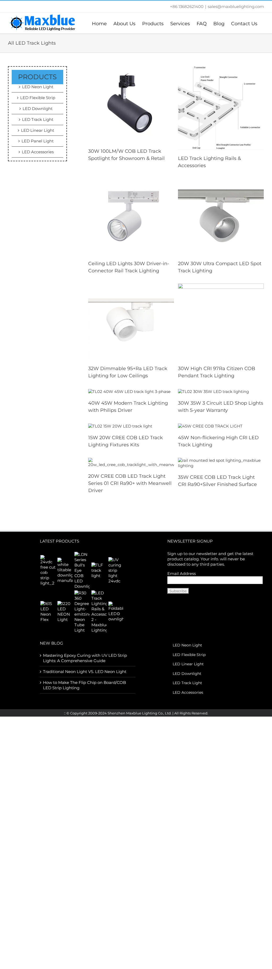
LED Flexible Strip (37, 97)
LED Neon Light (37, 86)
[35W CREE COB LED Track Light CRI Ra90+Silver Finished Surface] (221, 462)
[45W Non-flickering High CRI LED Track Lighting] (210, 425)
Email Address (181, 573)
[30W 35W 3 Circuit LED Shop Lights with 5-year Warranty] (213, 391)
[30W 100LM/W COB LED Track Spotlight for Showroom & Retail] (131, 103)
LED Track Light (37, 119)
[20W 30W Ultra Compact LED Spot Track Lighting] (221, 216)
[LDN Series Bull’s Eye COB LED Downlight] (82, 570)
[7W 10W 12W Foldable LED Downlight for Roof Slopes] (116, 612)
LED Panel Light (38, 140)
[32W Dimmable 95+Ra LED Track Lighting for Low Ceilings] (131, 321)
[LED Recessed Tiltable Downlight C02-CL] (65, 570)
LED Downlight (38, 108)
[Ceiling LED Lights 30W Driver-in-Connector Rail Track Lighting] (131, 216)
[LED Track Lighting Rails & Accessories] (221, 107)
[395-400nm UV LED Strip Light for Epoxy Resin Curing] (116, 570)
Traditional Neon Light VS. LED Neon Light (84, 671)
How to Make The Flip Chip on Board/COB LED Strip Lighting (84, 685)
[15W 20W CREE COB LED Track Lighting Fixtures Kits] (120, 425)
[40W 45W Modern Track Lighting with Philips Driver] (129, 391)
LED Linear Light (37, 130)
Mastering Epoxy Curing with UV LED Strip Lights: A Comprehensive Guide (85, 658)
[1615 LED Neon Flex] (48, 611)
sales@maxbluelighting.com (236, 6)
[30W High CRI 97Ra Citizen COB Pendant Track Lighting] (221, 321)
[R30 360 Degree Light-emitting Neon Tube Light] (82, 612)
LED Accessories (38, 151)
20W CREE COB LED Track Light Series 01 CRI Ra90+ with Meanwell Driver (130, 483)
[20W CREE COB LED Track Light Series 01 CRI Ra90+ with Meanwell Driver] (131, 462)
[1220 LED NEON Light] (65, 611)
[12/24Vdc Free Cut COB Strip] (48, 570)
